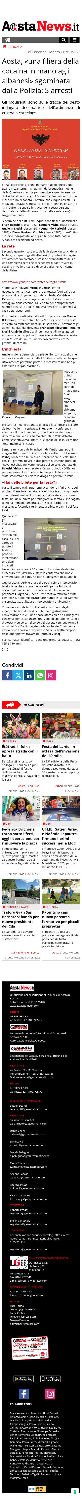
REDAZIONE (17, 1065)
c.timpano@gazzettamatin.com (28, 1166)
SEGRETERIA (17, 1205)
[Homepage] (8, 40)
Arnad (59, 786)
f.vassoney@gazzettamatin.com (29, 1199)
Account (15, 1301)
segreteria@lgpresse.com (32, 1280)
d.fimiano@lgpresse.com (24, 1324)
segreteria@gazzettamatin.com (34, 1077)
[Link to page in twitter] (18, 675)
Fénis (30, 786)
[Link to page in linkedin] (29, 675)
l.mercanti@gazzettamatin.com (28, 1109)
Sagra (49, 741)
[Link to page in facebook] (7, 675)
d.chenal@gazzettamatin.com (27, 1134)
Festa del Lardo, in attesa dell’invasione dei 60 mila (61, 751)
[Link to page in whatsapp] (40, 675)
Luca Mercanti (16, 957)
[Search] (63, 40)
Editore (14, 1012)
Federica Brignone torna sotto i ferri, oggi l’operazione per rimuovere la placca (20, 836)
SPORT (9, 824)
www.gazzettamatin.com (24, 1005)
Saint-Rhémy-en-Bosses (25, 952)
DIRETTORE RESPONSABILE (26, 1101)
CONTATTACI (17, 1230)
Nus (36, 786)
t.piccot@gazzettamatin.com (27, 1188)
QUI (70, 211)
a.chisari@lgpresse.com (31, 1295)
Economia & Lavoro (17, 907)
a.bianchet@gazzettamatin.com (28, 1123)
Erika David (17, 791)
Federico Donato (46, 52)
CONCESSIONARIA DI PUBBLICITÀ (48, 1258)
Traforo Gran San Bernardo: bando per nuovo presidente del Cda (20, 919)
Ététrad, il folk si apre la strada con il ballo (20, 751)
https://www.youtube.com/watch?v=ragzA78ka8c (34, 282)
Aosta (21, 786)
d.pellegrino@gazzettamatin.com (29, 1156)
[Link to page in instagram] (51, 675)
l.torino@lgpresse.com (23, 1309)
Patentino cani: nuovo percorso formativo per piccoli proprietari (60, 919)
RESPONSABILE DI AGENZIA (26, 1287)
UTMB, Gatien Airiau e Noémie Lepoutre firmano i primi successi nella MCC (60, 836)
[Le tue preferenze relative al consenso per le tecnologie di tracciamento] (75, 1492)
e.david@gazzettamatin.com (27, 1145)
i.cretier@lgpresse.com (23, 1316)
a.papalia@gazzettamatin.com (28, 1177)
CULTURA (10, 741)
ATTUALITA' (52, 907)
